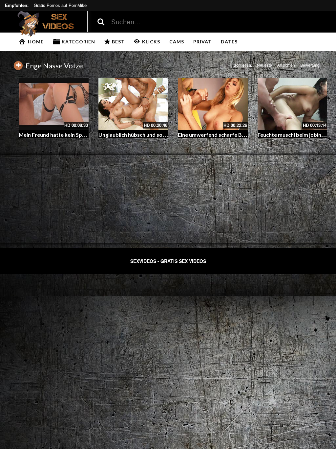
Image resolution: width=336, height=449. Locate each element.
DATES (229, 41)
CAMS (176, 41)
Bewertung (310, 65)
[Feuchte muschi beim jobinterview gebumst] (292, 104)
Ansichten (286, 65)
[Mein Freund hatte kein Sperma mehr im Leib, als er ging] (54, 104)
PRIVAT (202, 41)
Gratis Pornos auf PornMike (60, 5)
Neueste (264, 65)
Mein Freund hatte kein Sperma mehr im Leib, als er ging (86, 134)
